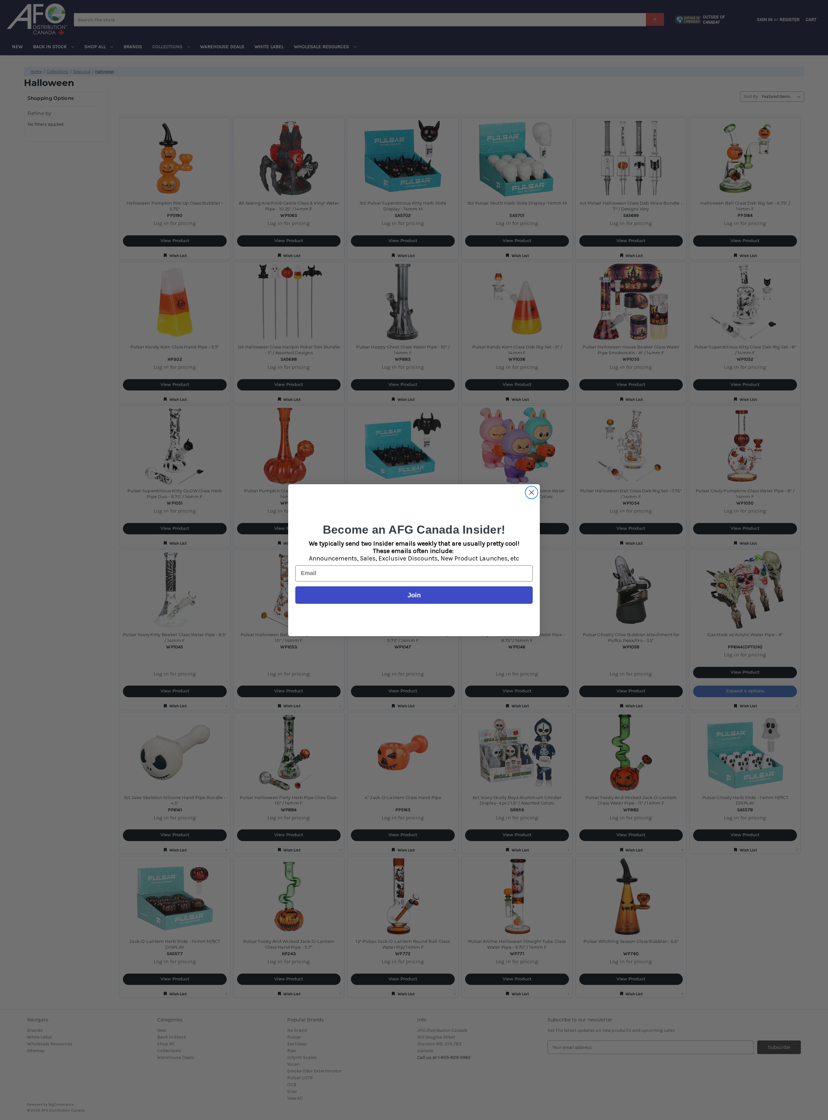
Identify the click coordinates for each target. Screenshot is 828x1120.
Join (414, 595)
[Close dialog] (531, 492)
